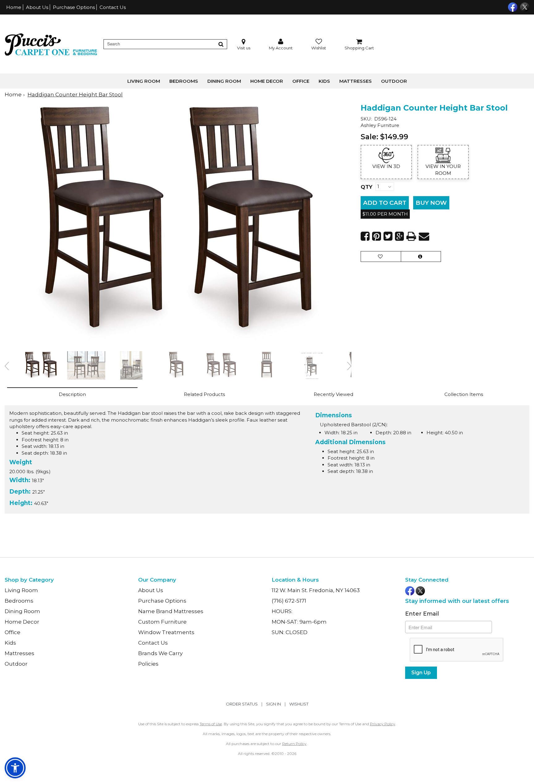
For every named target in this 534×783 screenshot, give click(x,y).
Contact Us (113, 7)
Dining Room (224, 81)
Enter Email (422, 613)
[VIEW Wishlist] (381, 256)
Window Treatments (166, 632)
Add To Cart (384, 202)
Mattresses (355, 81)
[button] (281, 44)
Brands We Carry (160, 653)
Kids (324, 81)
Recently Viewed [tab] (333, 394)
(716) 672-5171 (289, 601)
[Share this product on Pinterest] (376, 236)
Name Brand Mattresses (170, 611)
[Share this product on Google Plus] (399, 236)
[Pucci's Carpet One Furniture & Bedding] (51, 44)
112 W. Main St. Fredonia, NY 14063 (316, 590)
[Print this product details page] (411, 236)
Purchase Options (74, 7)
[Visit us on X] (524, 6)
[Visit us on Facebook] (511, 6)
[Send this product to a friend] (424, 236)
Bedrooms (183, 81)
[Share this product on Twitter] (388, 236)
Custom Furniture (162, 622)
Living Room (143, 81)
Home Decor (266, 81)
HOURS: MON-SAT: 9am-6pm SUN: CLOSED (299, 621)
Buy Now (431, 202)
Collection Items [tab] (463, 394)
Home (13, 7)
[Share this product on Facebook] (365, 236)
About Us (37, 7)
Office (300, 81)
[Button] (221, 44)
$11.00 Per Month (385, 214)
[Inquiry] (421, 256)
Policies (148, 664)
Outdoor (394, 81)
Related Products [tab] (204, 394)
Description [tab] (72, 394)
